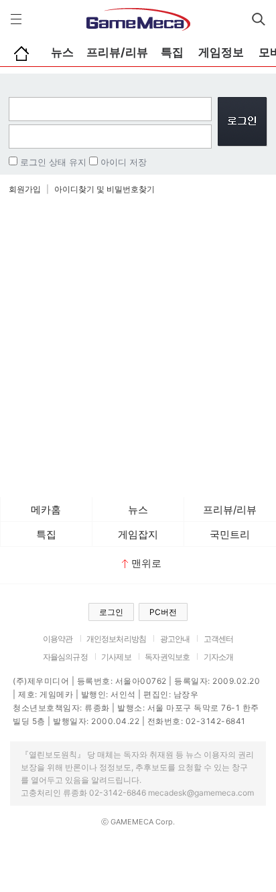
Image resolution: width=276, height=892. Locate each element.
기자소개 (219, 657)
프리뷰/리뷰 (117, 52)
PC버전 (163, 612)
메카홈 (46, 509)
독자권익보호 (167, 657)
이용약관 (58, 639)
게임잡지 (138, 534)
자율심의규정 (65, 657)
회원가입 (25, 189)
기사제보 (116, 657)
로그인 (111, 612)
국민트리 (230, 534)
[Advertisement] (138, 346)
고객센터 (219, 639)
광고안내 (175, 639)
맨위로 (146, 563)
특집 (172, 52)
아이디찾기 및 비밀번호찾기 (104, 189)
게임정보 (221, 52)
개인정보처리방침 (116, 639)
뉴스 (62, 52)
